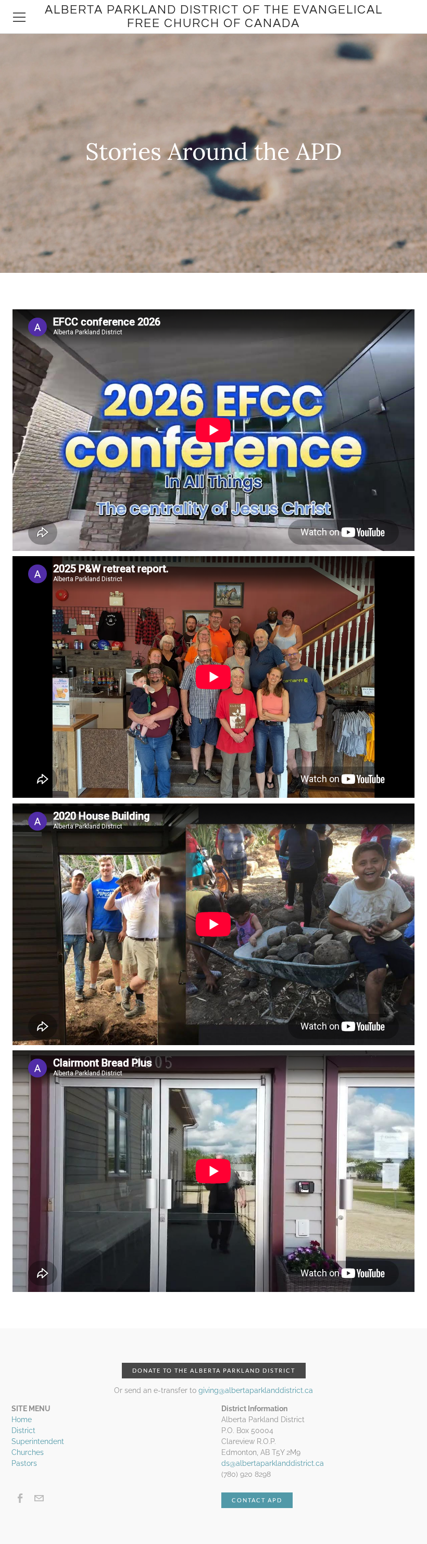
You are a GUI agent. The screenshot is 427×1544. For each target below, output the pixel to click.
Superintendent (37, 1441)
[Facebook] (21, 1498)
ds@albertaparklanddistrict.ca (272, 1463)
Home (21, 1419)
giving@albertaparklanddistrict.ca (255, 1390)
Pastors (24, 1463)
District (23, 1430)
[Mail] (39, 1498)
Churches (27, 1452)
